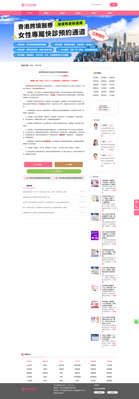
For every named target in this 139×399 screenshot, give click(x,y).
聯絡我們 (62, 13)
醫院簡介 (46, 13)
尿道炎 (45, 377)
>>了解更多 (110, 149)
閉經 (61, 377)
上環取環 (95, 91)
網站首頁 (29, 13)
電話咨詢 (99, 392)
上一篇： (27, 178)
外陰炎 (77, 380)
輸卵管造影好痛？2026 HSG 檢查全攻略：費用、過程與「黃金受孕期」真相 (45, 192)
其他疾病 (109, 361)
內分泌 (61, 361)
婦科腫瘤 (103, 77)
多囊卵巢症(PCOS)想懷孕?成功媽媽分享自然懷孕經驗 (38, 213)
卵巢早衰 (77, 373)
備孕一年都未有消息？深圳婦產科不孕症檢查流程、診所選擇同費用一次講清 (45, 207)
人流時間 (111, 88)
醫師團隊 (78, 13)
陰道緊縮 (95, 88)
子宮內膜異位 (77, 377)
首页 (31, 65)
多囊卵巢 (77, 369)
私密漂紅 (93, 380)
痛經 (61, 373)
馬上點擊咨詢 (64, 75)
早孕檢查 (103, 88)
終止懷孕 (95, 77)
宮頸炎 (45, 369)
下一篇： (56, 178)
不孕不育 (38, 65)
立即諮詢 (104, 109)
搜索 (114, 4)
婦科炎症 (103, 95)
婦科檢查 (103, 91)
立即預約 (112, 392)
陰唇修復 (95, 95)
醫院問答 (94, 13)
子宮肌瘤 (103, 84)
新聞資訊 (109, 13)
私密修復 (111, 77)
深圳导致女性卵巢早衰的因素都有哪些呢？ (71, 178)
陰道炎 (45, 365)
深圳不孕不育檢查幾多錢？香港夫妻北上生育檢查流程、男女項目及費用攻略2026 (46, 202)
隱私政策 (73, 388)
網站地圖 (60, 393)
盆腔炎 (61, 380)
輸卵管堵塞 (77, 365)
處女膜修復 (93, 377)
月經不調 (95, 81)
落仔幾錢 (111, 81)
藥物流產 (95, 84)
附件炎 (45, 380)
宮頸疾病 (103, 81)
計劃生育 (29, 361)
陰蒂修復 (93, 373)
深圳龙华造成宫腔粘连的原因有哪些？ (40, 178)
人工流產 (111, 95)
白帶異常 (61, 369)
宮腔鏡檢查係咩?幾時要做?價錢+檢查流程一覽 (36, 197)
